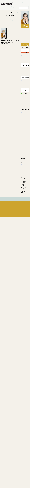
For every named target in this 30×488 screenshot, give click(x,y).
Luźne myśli (23, 184)
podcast (22, 188)
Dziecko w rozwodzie (24, 179)
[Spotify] (12, 46)
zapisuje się (25, 52)
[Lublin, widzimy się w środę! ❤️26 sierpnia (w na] (15, 206)
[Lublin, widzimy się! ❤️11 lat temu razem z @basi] (25, 206)
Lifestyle (22, 183)
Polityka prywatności (24, 194)
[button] (28, 8)
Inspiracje (22, 180)
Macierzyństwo (23, 185)
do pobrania (23, 178)
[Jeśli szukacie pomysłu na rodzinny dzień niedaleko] (5, 206)
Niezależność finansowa (24, 187)
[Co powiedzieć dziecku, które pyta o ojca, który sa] (25, 212)
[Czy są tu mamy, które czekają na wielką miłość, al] (5, 212)
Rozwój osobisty (23, 191)
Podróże (22, 189)
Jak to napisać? (23, 181)
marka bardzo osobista (24, 186)
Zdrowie (22, 192)
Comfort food (23, 177)
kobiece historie (23, 182)
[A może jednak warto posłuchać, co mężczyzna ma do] (15, 212)
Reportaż (22, 190)
